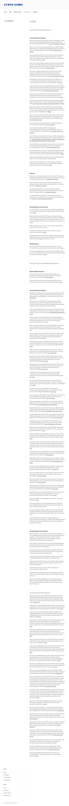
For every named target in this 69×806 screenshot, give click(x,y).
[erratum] (32, 132)
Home (5, 12)
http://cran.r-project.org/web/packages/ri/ (42, 198)
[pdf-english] (57, 735)
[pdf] (43, 60)
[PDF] (34, 21)
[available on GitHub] (50, 192)
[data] (53, 124)
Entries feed (6, 774)
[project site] (36, 602)
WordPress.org (7, 780)
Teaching (35, 12)
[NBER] (49, 111)
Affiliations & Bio (17, 12)
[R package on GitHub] (59, 43)
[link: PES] (48, 686)
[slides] (52, 68)
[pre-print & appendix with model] (52, 424)
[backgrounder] (53, 749)
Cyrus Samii (13, 4)
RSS (10, 12)
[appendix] (60, 673)
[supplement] (56, 147)
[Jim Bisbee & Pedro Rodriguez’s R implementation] (42, 141)
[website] (50, 277)
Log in (5, 772)
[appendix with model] (48, 404)
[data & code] (38, 119)
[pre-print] (32, 119)
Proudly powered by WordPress (10, 802)
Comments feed (7, 777)
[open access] (44, 361)
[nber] (33, 385)
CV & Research (27, 12)
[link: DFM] (53, 686)
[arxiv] (51, 43)
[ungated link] (50, 454)
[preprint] (48, 68)
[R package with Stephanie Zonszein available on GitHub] (50, 103)
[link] (50, 165)
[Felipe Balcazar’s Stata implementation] (54, 139)
